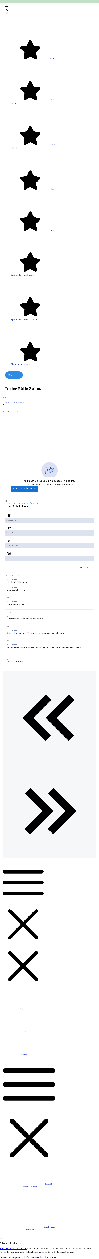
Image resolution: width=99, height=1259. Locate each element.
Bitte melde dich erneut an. (13, 1248)
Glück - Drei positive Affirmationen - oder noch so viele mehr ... (36, 633)
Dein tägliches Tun (16, 590)
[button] (30, 1207)
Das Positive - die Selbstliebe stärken (25, 618)
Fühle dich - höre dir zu (17, 604)
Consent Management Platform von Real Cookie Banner (28, 1257)
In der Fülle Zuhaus (15, 661)
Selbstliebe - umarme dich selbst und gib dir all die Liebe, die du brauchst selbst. (44, 647)
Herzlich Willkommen (17, 582)
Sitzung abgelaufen (10, 1243)
